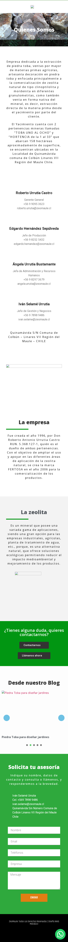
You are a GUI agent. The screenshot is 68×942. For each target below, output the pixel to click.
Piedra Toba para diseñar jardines (25, 737)
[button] (63, 6)
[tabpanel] (34, 716)
